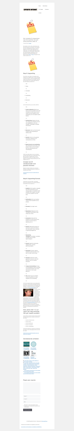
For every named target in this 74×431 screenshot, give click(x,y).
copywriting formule (32, 362)
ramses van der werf (26, 368)
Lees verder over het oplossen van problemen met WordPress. (31, 426)
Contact (40, 12)
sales (31, 368)
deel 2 (33, 54)
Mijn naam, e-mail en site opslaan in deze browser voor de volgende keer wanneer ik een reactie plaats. (32, 405)
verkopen (24, 369)
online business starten (35, 367)
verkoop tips (35, 368)
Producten (47, 9)
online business (28, 367)
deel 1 (30, 54)
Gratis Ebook (45, 5)
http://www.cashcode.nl (31, 302)
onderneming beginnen (31, 366)
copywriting (26, 362)
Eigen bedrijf (26, 360)
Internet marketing (29, 361)
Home (40, 5)
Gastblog (30, 360)
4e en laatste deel (32, 287)
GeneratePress (44, 421)
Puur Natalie (41, 9)
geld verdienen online (30, 363)
